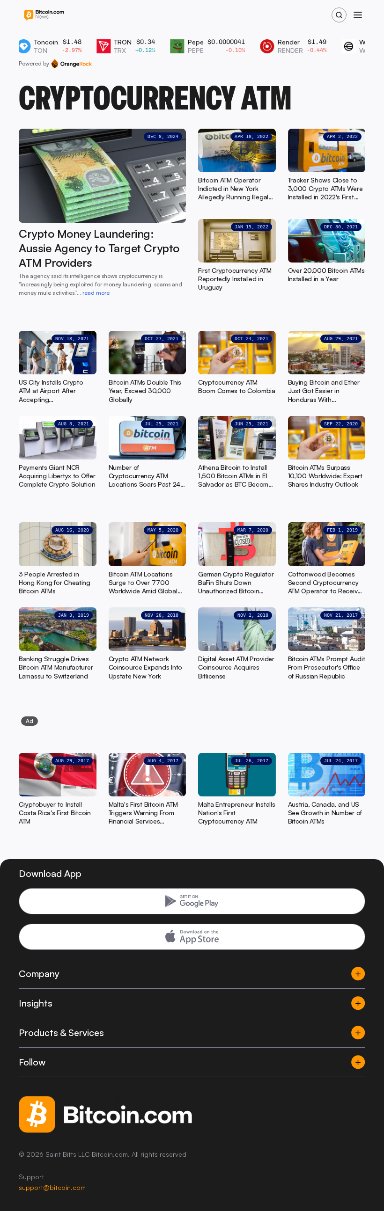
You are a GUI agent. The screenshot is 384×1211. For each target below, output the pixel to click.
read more (96, 292)
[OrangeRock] (71, 63)
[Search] (339, 14)
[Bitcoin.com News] (44, 15)
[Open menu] (357, 14)
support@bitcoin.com (52, 1187)
